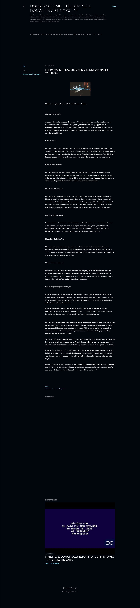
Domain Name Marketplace (31, 74)
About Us (59, 35)
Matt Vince (75, 592)
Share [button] (24, 66)
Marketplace (50, 35)
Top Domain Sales (37, 35)
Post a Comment (54, 563)
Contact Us (68, 35)
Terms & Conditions (94, 35)
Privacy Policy (79, 35)
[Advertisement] (80, 28)
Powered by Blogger (71, 588)
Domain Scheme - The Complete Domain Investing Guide (60, 8)
